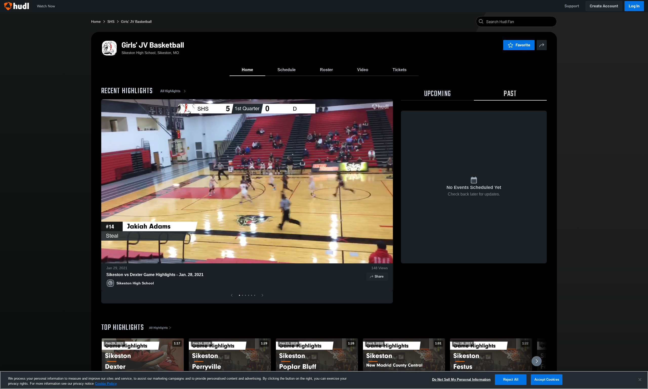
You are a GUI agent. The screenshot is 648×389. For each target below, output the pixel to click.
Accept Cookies (546, 379)
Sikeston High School (135, 283)
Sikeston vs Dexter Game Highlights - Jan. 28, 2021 (155, 275)
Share (379, 276)
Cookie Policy (106, 383)
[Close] (639, 379)
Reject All (510, 379)
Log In (634, 6)
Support (571, 6)
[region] (324, 380)
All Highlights (170, 91)
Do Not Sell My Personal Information (461, 379)
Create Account (604, 6)
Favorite (523, 45)
